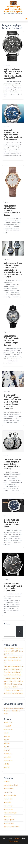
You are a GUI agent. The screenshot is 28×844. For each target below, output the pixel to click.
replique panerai (8, 809)
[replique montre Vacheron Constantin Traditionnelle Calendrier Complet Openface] (13, 316)
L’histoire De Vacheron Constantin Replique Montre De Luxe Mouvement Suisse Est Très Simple (12, 464)
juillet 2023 (7, 743)
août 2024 (6, 733)
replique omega (8, 806)
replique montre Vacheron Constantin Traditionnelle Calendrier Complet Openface (11, 340)
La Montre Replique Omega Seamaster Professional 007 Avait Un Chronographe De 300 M (13, 651)
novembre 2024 (8, 722)
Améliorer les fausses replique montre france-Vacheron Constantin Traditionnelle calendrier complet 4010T (13, 73)
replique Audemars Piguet (11, 785)
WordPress (17, 838)
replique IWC (7, 802)
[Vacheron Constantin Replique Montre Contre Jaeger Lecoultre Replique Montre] (13, 564)
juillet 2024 (7, 736)
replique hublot (8, 799)
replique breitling (8, 788)
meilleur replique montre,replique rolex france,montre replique (13, 9)
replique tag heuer (9, 823)
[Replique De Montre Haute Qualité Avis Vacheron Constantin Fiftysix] (13, 505)
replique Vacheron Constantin (11, 827)
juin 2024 (6, 740)
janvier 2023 (7, 750)
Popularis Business (14, 841)
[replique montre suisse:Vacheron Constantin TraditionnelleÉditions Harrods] (13, 181)
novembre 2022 (8, 754)
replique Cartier (8, 792)
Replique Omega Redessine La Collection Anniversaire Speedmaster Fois (13, 660)
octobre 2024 (7, 726)
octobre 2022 (7, 757)
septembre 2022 (8, 760)
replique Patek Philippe (10, 813)
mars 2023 (6, 747)
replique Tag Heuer (9, 820)
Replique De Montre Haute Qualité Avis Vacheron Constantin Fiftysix (11, 523)
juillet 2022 (7, 767)
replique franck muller (10, 795)
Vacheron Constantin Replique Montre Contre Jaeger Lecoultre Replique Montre (13, 587)
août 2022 (6, 764)
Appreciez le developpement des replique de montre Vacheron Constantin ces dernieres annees (13, 135)
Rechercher (7, 624)
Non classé (6, 781)
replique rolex (7, 816)
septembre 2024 (8, 729)
